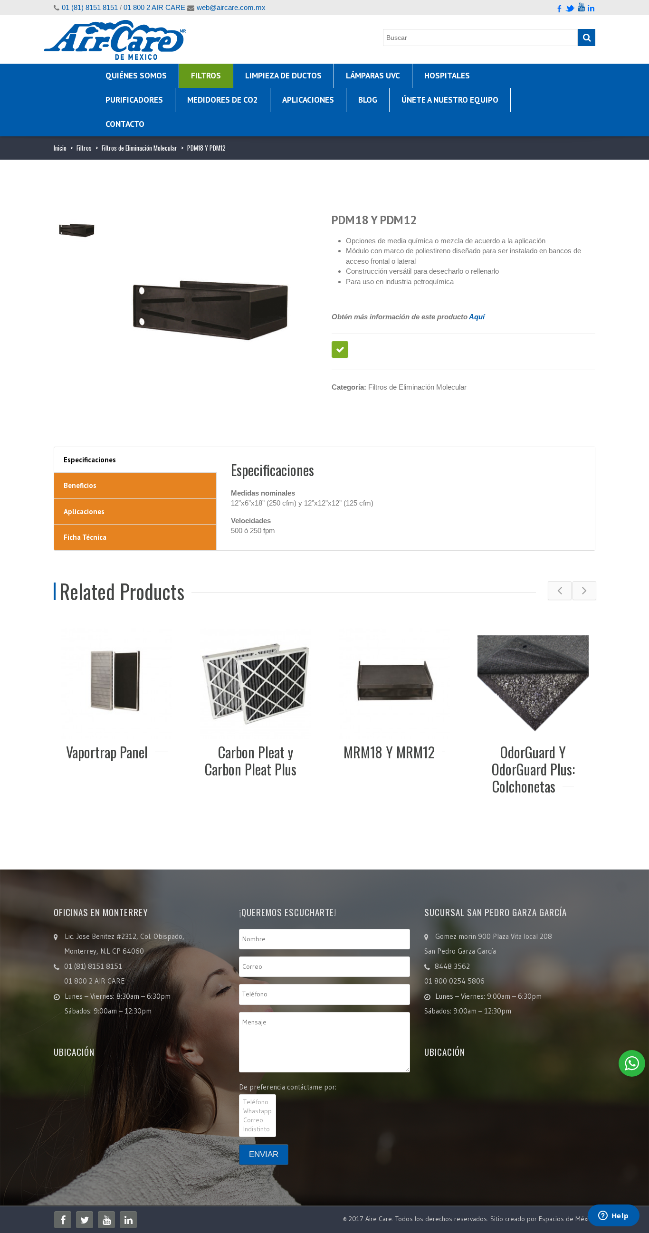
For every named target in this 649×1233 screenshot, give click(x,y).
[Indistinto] (257, 1129)
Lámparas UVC (373, 75)
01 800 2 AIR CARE (154, 7)
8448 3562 (452, 966)
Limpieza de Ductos (283, 75)
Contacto (124, 124)
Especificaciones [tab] (90, 459)
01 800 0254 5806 (454, 980)
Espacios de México (567, 1218)
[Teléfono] (257, 1102)
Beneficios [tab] (80, 485)
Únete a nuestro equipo (449, 100)
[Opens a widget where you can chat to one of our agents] (613, 1216)
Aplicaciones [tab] (84, 511)
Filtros (206, 75)
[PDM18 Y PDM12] (77, 229)
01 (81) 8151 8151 (90, 7)
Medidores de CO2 (222, 100)
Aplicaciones (308, 100)
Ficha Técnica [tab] (85, 537)
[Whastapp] (257, 1111)
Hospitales (447, 75)
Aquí (477, 317)
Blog (367, 100)
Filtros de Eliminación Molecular (139, 148)
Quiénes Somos (136, 75)
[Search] (586, 37)
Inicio (60, 148)
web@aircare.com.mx (231, 7)
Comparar (340, 349)
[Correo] (257, 1120)
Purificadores (134, 100)
